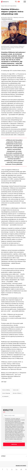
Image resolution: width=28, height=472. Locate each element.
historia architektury (6, 390)
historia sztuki (16, 390)
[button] (26, 456)
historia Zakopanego (6, 393)
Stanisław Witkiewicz (17, 393)
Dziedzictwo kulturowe (7, 19)
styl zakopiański (5, 396)
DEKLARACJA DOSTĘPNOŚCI (21, 465)
